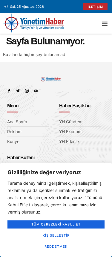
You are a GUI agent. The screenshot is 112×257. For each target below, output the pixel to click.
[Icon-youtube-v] (36, 91)
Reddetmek (56, 246)
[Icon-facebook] (9, 91)
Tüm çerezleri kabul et (56, 224)
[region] (56, 210)
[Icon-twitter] (18, 91)
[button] (105, 23)
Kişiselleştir (56, 235)
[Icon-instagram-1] (27, 91)
